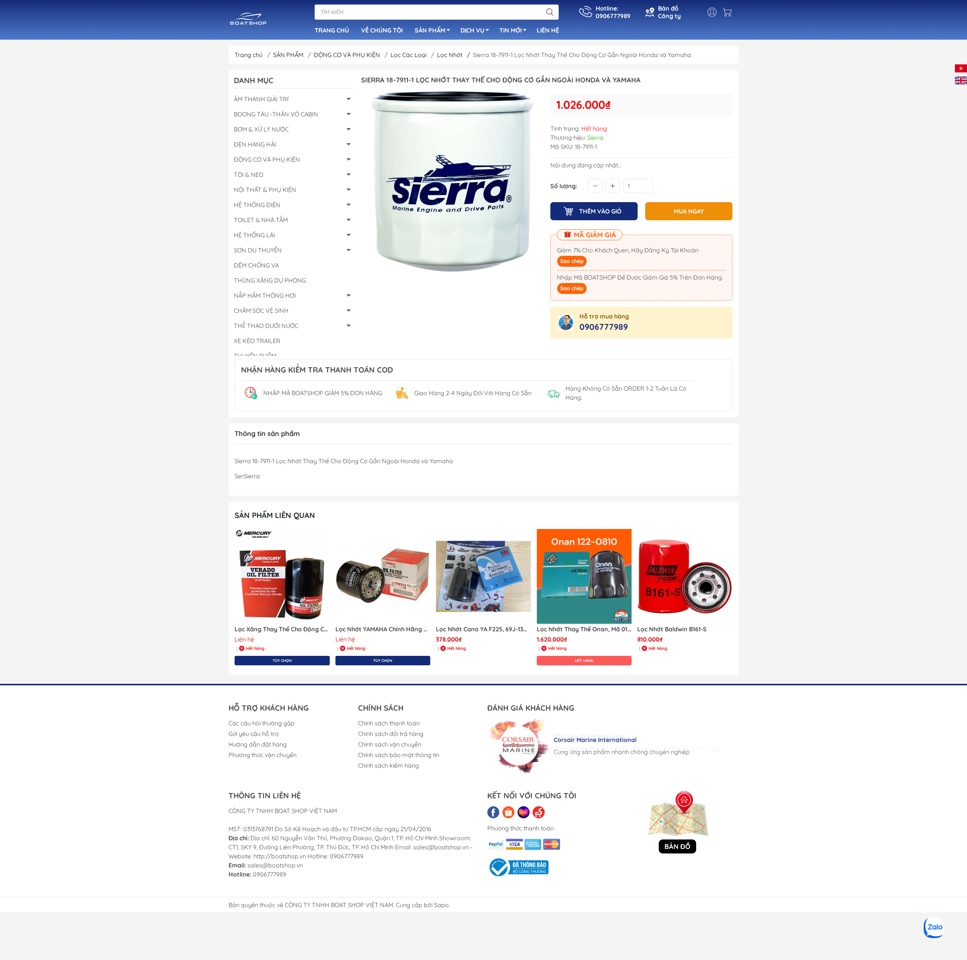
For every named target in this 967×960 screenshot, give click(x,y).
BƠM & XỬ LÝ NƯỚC (261, 129)
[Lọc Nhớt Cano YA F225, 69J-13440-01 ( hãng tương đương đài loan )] (383, 576)
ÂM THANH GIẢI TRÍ (261, 99)
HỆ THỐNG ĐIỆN (257, 205)
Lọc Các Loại (409, 55)
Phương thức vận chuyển (263, 755)
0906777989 (603, 327)
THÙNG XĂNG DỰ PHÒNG (270, 280)
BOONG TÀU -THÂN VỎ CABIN (276, 114)
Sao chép (572, 261)
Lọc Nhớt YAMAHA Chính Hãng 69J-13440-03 (282, 629)
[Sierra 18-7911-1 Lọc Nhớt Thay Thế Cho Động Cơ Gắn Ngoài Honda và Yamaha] (684, 576)
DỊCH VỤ (472, 30)
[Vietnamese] (961, 67)
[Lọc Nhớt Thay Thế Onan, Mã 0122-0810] (483, 576)
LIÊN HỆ (548, 30)
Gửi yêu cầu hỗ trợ (254, 733)
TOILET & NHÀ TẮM (261, 220)
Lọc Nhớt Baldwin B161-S (571, 629)
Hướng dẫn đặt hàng (258, 744)
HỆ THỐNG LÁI (254, 235)
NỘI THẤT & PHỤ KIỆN (265, 189)
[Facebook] (493, 812)
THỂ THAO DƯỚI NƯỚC (266, 325)
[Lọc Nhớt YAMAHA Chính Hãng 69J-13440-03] (282, 576)
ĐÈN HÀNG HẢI (255, 144)
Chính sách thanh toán (389, 723)
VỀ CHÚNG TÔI (382, 30)
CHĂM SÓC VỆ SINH (261, 310)
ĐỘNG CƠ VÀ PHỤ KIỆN (348, 55)
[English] (961, 79)
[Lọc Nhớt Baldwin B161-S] (584, 576)
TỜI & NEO (248, 174)
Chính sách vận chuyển (389, 744)
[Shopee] (508, 812)
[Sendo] (539, 812)
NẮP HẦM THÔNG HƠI (265, 295)
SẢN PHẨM (430, 30)
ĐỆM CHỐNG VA (256, 265)
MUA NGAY (689, 211)
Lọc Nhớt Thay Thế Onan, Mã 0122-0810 (483, 629)
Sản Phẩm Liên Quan (275, 515)
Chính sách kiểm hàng (388, 765)
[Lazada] (523, 812)
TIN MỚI (510, 30)
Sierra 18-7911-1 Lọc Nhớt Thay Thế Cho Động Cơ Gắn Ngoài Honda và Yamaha (684, 629)
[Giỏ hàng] (729, 12)
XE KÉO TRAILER (257, 341)
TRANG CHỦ (332, 30)
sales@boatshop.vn (275, 865)
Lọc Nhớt (453, 55)
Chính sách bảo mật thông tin (398, 755)
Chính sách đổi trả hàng (390, 733)
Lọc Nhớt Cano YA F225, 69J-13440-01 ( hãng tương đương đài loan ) (383, 629)
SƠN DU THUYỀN (258, 250)
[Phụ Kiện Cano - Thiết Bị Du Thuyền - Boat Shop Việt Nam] (248, 20)
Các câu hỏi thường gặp (262, 723)
